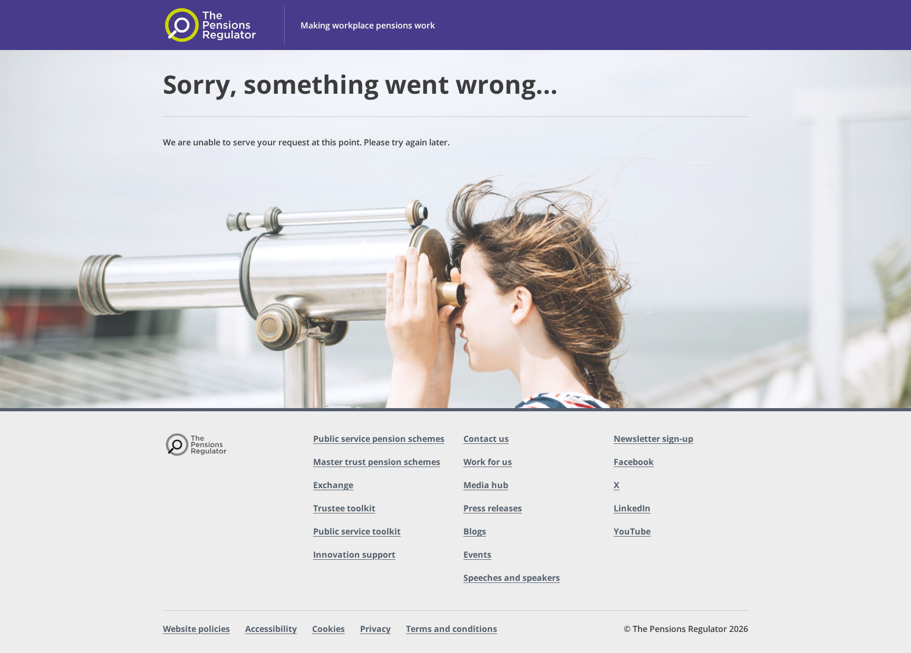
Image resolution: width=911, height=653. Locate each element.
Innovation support (354, 554)
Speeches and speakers (511, 577)
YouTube (632, 531)
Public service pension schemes (378, 438)
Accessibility (271, 629)
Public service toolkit (357, 531)
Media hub (485, 485)
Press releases (492, 508)
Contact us (486, 438)
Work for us (487, 462)
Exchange (333, 485)
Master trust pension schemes (376, 462)
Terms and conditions (451, 629)
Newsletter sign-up (653, 438)
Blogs (474, 531)
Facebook (634, 462)
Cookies (328, 629)
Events (477, 554)
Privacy (375, 629)
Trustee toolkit (344, 508)
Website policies (196, 629)
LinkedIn (632, 508)
